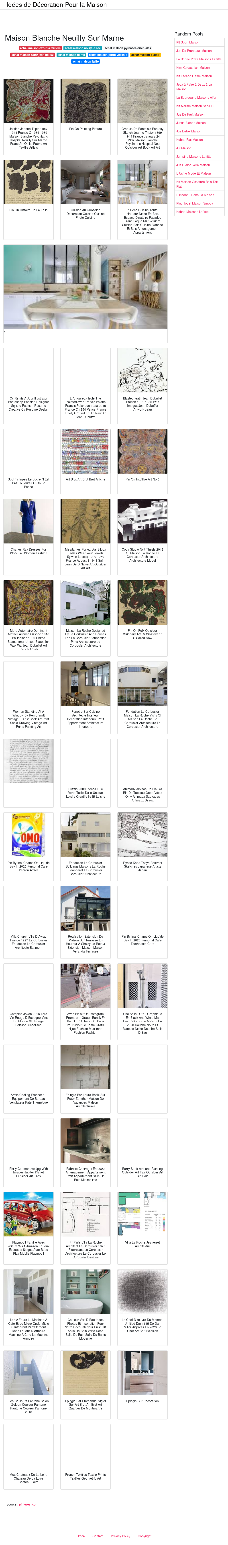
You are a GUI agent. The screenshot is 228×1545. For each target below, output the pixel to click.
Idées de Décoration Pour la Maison (56, 4)
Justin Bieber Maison (191, 122)
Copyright (144, 1536)
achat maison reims (71, 55)
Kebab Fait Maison (189, 139)
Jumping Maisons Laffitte (194, 156)
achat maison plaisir (145, 55)
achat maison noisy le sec (83, 48)
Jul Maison (183, 148)
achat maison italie (86, 61)
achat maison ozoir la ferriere (40, 48)
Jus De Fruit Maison (190, 114)
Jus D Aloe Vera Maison (193, 165)
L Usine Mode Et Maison (193, 173)
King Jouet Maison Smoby (194, 203)
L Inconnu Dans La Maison (195, 195)
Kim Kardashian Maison (193, 67)
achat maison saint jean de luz (33, 55)
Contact (97, 1536)
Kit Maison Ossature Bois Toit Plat (197, 184)
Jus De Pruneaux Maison (194, 50)
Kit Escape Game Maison (194, 76)
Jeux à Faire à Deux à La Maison (194, 86)
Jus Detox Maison (189, 131)
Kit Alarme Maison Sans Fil (195, 106)
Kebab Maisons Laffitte (192, 211)
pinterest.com (28, 1504)
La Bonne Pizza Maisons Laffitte (199, 59)
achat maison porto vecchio (108, 55)
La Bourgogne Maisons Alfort (196, 97)
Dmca (81, 1536)
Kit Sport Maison (188, 42)
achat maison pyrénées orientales (128, 48)
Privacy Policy (120, 1536)
